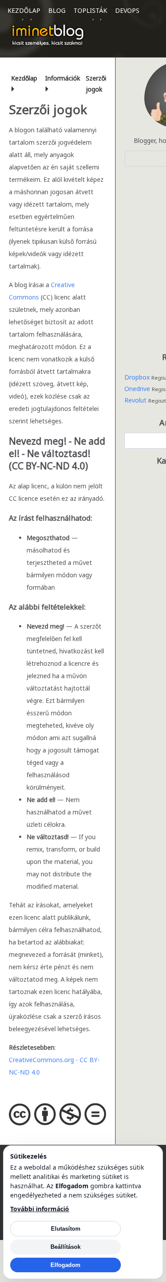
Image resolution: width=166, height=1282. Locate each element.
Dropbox (137, 377)
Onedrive (137, 388)
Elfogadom (65, 1265)
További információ (39, 1209)
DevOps (127, 10)
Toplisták (90, 10)
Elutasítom (66, 1228)
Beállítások (65, 1247)
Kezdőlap (24, 10)
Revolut (135, 400)
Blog (57, 10)
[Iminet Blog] (48, 35)
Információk (62, 78)
